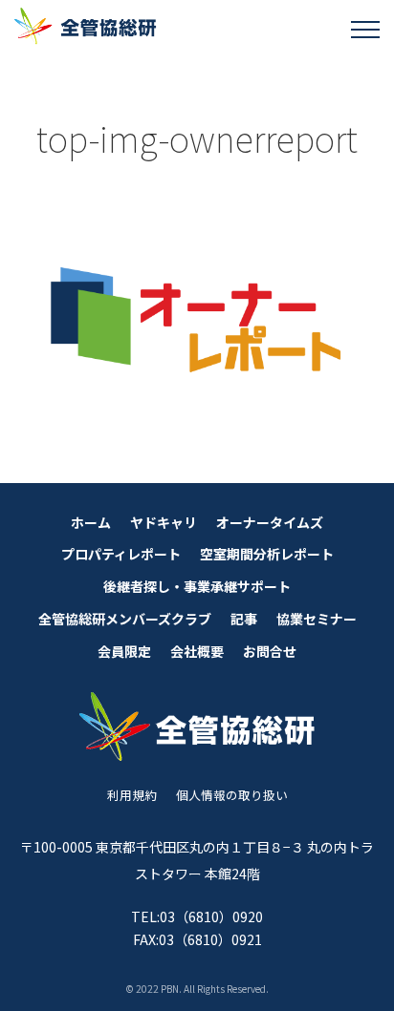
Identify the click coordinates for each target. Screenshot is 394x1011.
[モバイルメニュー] (365, 28)
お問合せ (269, 651)
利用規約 (132, 795)
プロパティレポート (121, 553)
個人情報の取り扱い (232, 795)
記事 (243, 618)
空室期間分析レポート (267, 553)
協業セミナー (316, 618)
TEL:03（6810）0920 (197, 916)
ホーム (91, 522)
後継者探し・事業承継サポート (197, 586)
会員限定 (124, 651)
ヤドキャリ (163, 522)
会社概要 (197, 651)
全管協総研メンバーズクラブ (124, 618)
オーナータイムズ (269, 522)
